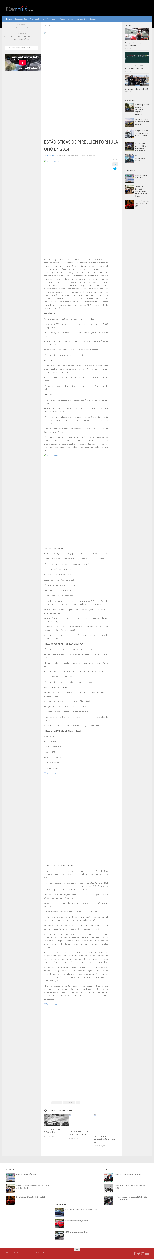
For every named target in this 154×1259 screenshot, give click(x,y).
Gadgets (93, 19)
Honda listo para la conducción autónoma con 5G (104, 1139)
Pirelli (78, 1103)
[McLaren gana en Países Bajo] (129, 178)
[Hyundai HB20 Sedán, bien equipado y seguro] (59, 1212)
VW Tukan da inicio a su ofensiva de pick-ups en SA (142, 121)
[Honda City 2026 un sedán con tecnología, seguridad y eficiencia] (129, 107)
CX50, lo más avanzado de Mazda (76, 1232)
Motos (62, 19)
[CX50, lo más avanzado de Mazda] (59, 1235)
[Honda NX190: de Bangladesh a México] (108, 1177)
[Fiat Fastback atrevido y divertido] (59, 1223)
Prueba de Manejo (37, 19)
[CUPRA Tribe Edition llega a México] (129, 158)
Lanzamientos (21, 19)
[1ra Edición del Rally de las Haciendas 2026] (129, 204)
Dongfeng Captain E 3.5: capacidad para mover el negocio (142, 133)
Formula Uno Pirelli (69, 1103)
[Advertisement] (21, 110)
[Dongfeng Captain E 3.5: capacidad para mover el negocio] (129, 134)
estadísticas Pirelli (57, 1103)
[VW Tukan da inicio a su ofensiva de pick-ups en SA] (129, 122)
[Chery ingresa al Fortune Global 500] (137, 80)
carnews (50, 155)
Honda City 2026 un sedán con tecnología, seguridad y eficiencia (142, 109)
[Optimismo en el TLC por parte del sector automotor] (81, 1121)
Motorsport (51, 19)
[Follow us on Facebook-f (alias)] (134, 1253)
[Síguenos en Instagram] (142, 1253)
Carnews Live (81, 19)
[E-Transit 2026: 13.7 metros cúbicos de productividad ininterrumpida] (129, 146)
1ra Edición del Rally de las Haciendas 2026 (142, 203)
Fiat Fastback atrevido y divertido (77, 1221)
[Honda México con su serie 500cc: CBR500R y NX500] (108, 1188)
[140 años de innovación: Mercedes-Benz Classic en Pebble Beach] (129, 189)
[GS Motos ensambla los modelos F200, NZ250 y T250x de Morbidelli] (108, 1200)
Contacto (41, 1252)
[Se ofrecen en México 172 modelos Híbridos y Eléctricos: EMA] (137, 57)
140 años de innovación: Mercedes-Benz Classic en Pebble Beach (141, 191)
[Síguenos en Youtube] (146, 1253)
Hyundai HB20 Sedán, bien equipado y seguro (81, 1209)
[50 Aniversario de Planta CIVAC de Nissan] (56, 1120)
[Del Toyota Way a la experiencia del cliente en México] (137, 34)
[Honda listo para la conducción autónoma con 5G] (106, 1123)
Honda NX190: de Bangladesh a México (127, 1174)
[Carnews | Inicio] (20, 8)
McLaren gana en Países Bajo (26, 1174)
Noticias (9, 19)
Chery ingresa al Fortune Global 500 (137, 89)
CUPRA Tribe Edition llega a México (140, 158)
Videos (70, 19)
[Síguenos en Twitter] (138, 1253)
